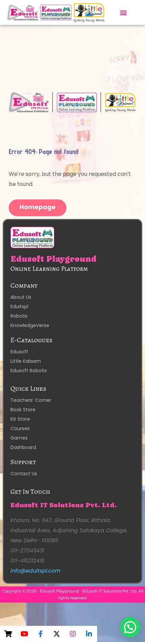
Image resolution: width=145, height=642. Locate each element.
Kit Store (20, 419)
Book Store (22, 409)
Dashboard (23, 447)
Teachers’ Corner (30, 400)
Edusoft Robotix (28, 370)
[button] (123, 12)
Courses (20, 428)
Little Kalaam (25, 361)
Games (19, 438)
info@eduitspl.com (35, 571)
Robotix (19, 316)
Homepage (38, 207)
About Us (20, 297)
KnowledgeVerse (29, 325)
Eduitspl (19, 306)
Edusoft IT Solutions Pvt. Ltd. (63, 505)
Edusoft (19, 351)
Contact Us (23, 473)
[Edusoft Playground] (73, 102)
